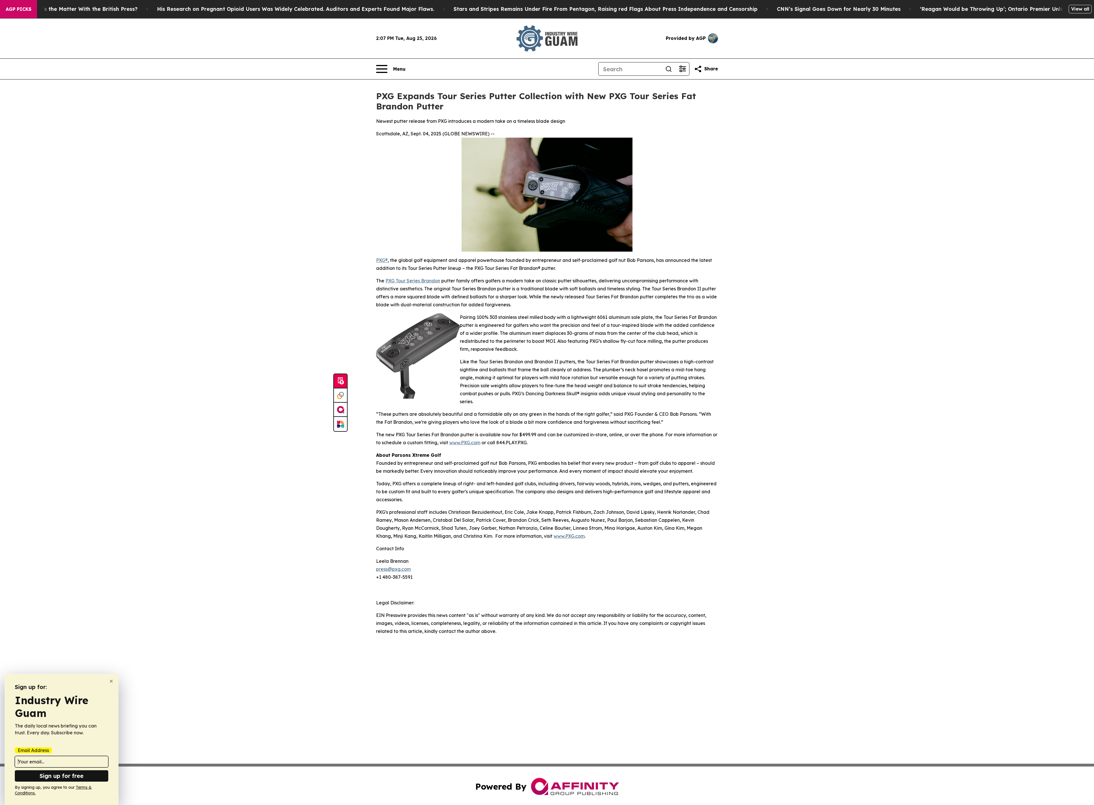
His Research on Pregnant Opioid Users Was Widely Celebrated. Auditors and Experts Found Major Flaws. (295, 9)
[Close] (111, 681)
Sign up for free (61, 775)
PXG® (382, 260)
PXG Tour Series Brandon (412, 281)
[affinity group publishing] (340, 410)
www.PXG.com (464, 442)
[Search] (668, 69)
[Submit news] (340, 381)
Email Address (33, 750)
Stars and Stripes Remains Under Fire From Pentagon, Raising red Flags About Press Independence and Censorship (606, 9)
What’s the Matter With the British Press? (83, 9)
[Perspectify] (340, 395)
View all (1080, 9)
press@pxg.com (393, 569)
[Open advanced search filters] (682, 69)
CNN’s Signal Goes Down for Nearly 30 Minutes (839, 9)
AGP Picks (18, 9)
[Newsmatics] (340, 424)
